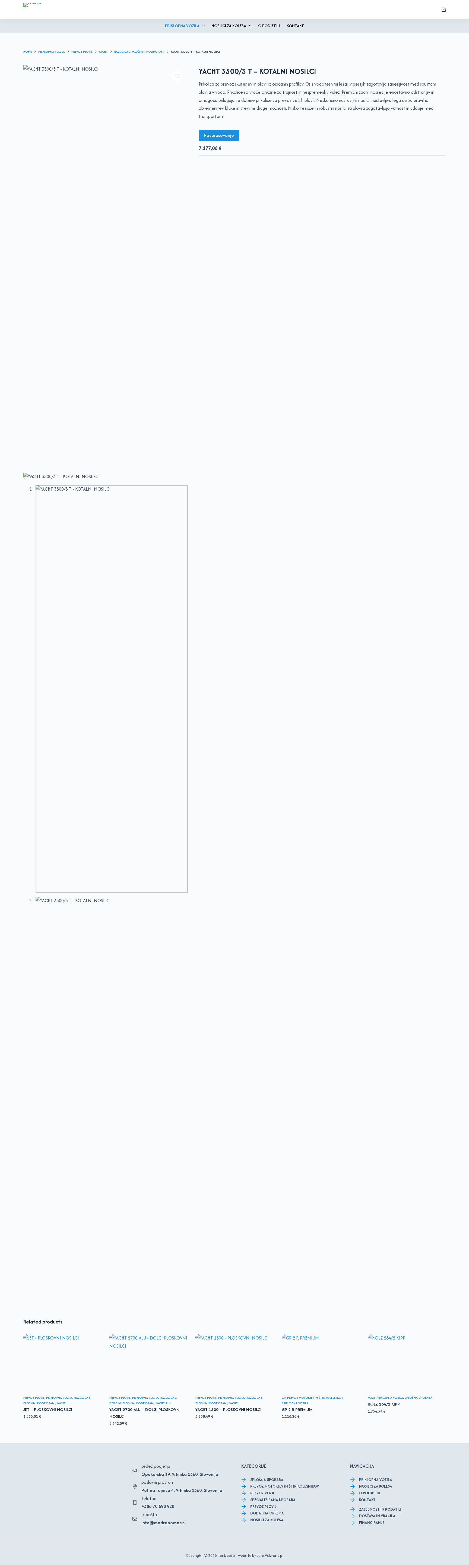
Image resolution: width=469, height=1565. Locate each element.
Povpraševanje (219, 135)
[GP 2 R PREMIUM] (321, 1363)
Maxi (371, 1397)
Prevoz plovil (34, 1397)
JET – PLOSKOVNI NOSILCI (47, 1409)
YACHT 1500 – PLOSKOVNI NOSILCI (228, 1409)
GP (284, 1397)
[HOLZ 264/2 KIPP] (407, 1363)
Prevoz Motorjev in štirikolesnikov (315, 1397)
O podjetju (269, 26)
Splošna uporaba (418, 1397)
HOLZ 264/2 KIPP (384, 1404)
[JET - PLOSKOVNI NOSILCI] (62, 1363)
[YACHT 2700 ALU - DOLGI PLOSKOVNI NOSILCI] (148, 1363)
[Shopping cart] (444, 10)
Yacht (61, 1403)
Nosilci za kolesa (228, 26)
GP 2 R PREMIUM (297, 1409)
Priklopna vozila (182, 26)
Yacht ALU (163, 1403)
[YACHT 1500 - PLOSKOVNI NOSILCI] (234, 1363)
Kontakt (295, 26)
